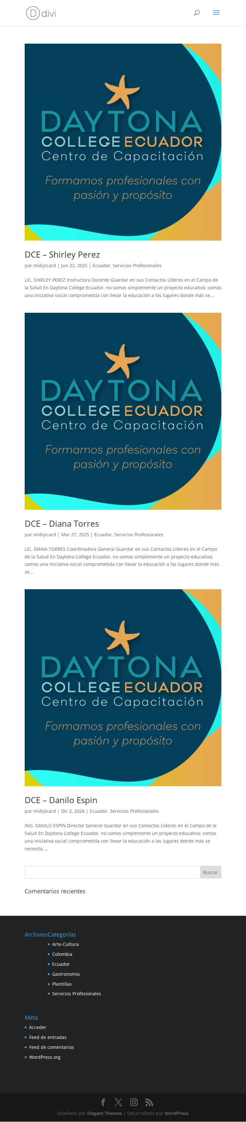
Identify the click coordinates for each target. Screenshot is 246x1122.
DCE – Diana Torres (62, 523)
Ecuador (101, 265)
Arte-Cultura (65, 944)
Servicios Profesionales (137, 265)
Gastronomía (66, 974)
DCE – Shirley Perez (62, 254)
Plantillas (62, 984)
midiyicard (44, 265)
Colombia (62, 954)
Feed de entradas (48, 1037)
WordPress (177, 1113)
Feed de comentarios (51, 1047)
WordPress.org (45, 1057)
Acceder (37, 1027)
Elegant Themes (104, 1113)
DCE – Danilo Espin (61, 800)
